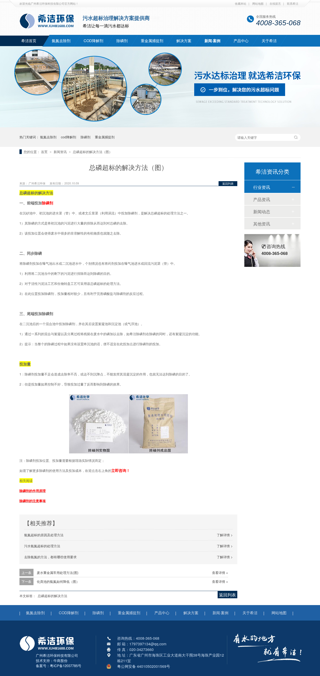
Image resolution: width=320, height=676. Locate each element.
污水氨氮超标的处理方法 (42, 546)
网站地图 (258, 3)
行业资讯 (261, 187)
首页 (44, 151)
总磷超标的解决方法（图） (92, 151)
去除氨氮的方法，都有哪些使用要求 (50, 557)
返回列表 (228, 183)
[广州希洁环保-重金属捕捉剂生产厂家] (267, 665)
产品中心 (241, 40)
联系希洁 (292, 3)
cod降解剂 (68, 137)
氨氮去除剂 (61, 40)
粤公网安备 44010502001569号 (143, 666)
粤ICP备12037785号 (65, 665)
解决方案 (183, 40)
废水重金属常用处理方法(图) (57, 572)
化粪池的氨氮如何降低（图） (58, 581)
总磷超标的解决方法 (52, 595)
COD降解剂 (93, 40)
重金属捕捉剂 (152, 40)
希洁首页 (28, 40)
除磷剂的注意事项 (32, 500)
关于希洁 (269, 40)
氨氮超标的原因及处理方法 (43, 535)
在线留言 (275, 3)
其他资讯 (261, 223)
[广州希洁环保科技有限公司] (49, 651)
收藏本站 (240, 3)
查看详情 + (220, 572)
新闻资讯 (61, 151)
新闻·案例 (212, 40)
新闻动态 (261, 211)
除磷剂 (122, 40)
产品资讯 (261, 199)
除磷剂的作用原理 (32, 490)
